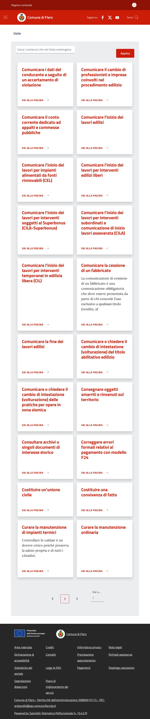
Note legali (115, 647)
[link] (36, 100)
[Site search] (136, 17)
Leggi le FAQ (53, 668)
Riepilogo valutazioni (121, 668)
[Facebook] (101, 17)
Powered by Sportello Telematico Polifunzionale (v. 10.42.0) (50, 713)
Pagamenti (84, 668)
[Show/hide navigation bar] (5, 17)
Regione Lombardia (21, 5)
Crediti (50, 647)
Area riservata (23, 647)
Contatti (51, 654)
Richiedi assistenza (120, 654)
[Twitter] (108, 17)
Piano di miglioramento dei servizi (57, 687)
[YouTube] (115, 17)
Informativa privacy (89, 647)
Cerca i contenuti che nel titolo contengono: (44, 49)
